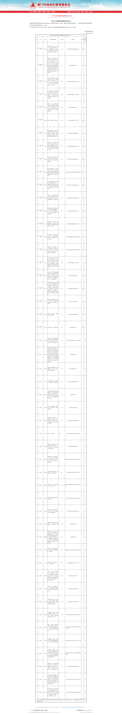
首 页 (31, 11)
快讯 (79, 11)
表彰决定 (53, 11)
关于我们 (46, 710)
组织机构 (39, 11)
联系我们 (42, 710)
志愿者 (82, 11)
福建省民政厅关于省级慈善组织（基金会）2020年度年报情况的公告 (50, 707)
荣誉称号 (69, 11)
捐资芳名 (44, 11)
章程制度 (34, 11)
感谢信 (91, 11)
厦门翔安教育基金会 (36, 710)
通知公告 (87, 11)
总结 (73, 11)
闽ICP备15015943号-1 (88, 710)
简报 (76, 11)
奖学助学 (48, 11)
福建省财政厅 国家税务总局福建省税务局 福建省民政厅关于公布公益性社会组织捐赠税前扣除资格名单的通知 (83, 707)
